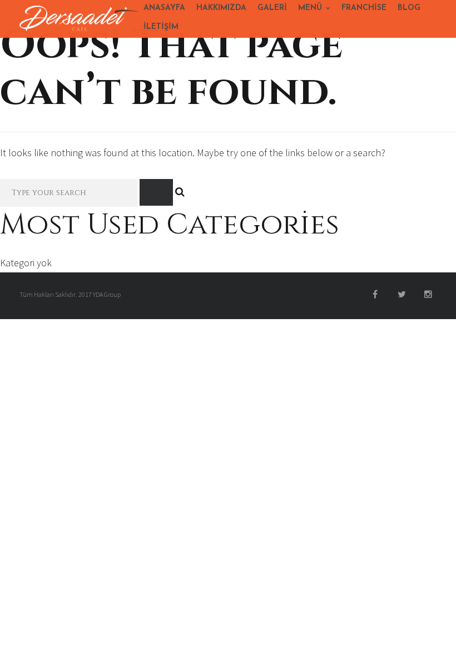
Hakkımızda (221, 8)
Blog (409, 8)
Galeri (272, 8)
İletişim (161, 27)
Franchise (363, 8)
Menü (310, 8)
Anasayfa (164, 8)
